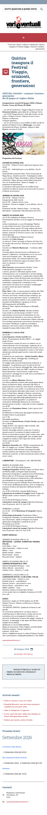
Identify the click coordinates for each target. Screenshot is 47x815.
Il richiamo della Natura (11, 747)
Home (18, 44)
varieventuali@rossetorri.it (17, 802)
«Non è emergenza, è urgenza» (16, 710)
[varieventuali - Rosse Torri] (23, 23)
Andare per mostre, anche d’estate (18, 720)
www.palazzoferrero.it (11, 640)
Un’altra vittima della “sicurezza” (26, 670)
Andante (5, 768)
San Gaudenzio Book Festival (14, 758)
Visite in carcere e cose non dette (18, 701)
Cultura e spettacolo (30, 44)
